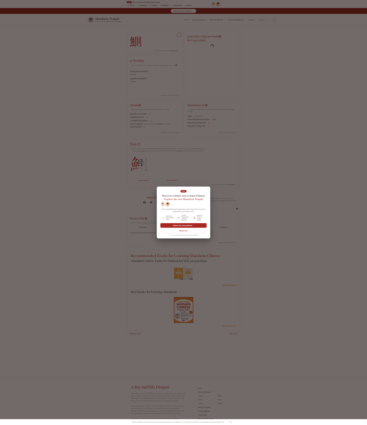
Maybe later (183, 231)
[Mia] (162, 204)
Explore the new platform (183, 225)
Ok (230, 422)
